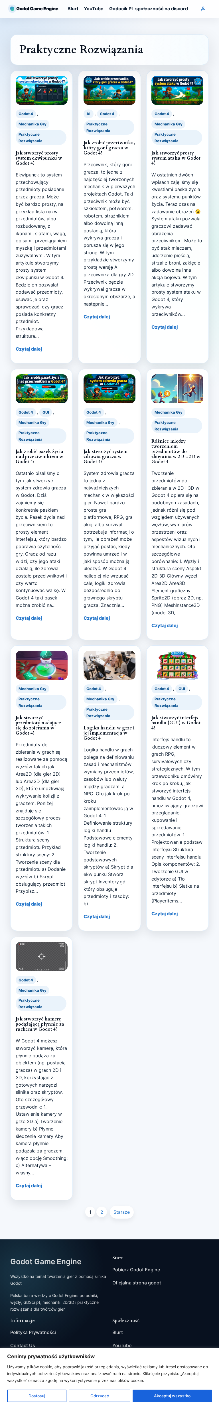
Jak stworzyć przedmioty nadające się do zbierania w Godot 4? (38, 725)
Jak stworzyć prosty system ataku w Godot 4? (175, 158)
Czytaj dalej (29, 349)
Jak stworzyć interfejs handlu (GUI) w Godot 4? (175, 723)
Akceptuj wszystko (172, 1395)
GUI (45, 412)
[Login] (203, 9)
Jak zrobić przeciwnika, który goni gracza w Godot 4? (109, 148)
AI (88, 113)
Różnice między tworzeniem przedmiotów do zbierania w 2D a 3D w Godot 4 (175, 451)
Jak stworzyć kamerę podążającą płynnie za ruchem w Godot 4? (40, 1024)
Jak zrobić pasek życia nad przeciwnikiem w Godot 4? (39, 456)
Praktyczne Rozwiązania (30, 137)
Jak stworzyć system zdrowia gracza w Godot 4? (105, 456)
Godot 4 (26, 113)
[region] (109, 1377)
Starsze (121, 1212)
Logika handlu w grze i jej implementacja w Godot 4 (109, 733)
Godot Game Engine (37, 8)
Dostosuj (37, 1395)
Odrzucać (99, 1395)
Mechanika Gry (32, 124)
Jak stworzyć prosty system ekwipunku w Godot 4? (39, 158)
